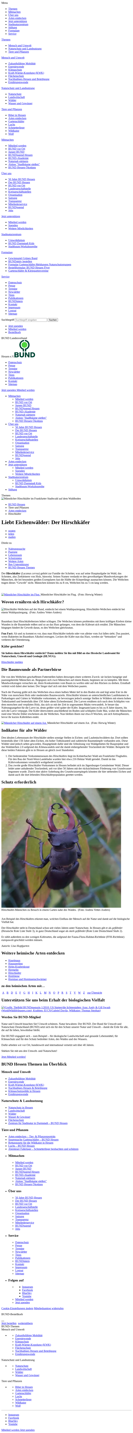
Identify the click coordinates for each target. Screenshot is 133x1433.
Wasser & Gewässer (19, 1116)
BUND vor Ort (16, 148)
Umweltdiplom (16, 240)
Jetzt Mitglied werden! (13, 1056)
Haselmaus (14, 960)
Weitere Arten (15, 561)
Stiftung (12, 27)
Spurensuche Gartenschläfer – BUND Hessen (33, 1139)
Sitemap (12, 313)
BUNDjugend (16, 207)
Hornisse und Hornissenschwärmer (27, 979)
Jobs (10, 210)
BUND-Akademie (18, 158)
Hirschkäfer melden (12, 662)
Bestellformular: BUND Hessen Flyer (29, 267)
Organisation (15, 194)
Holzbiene (14, 976)
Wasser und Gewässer (20, 103)
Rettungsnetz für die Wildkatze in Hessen (30, 1142)
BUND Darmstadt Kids (21, 243)
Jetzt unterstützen (17, 21)
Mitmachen (14, 11)
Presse (11, 285)
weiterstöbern (25, 1323)
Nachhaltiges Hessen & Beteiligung (27, 1087)
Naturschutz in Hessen (20, 1107)
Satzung (12, 197)
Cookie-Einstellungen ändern (17, 1308)
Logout (12, 310)
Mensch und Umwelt (19, 45)
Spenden (13, 225)
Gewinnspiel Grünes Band (22, 258)
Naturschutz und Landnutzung (25, 48)
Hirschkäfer (14, 972)
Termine (12, 288)
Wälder (12, 100)
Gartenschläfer (16, 121)
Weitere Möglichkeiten (20, 228)
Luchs (11, 124)
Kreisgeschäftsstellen (19, 191)
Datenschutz (15, 282)
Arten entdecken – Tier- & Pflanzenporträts (31, 1136)
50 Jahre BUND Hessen (21, 179)
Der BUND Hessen (19, 182)
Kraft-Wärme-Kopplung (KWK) (26, 72)
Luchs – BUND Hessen (21, 1145)
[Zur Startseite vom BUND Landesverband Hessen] (24, 356)
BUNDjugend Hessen (20, 155)
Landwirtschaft (16, 97)
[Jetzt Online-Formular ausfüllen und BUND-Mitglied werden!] (66, 1010)
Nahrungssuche (16, 548)
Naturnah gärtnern (18, 161)
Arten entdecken (17, 18)
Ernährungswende (18, 82)
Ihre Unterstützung (18, 564)
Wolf (11, 133)
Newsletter (14, 291)
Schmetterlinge (16, 127)
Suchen (53, 320)
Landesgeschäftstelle (19, 188)
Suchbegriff (7, 319)
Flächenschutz (16, 76)
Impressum (14, 307)
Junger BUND (16, 151)
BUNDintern (15, 301)
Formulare (14, 30)
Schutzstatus (15, 558)
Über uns (13, 15)
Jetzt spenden (15, 326)
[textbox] (31, 320)
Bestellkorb (14, 332)
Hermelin (13, 969)
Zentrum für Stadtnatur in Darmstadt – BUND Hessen (38, 1123)
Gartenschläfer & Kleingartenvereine (28, 270)
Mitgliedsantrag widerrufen (49, 1308)
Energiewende (16, 66)
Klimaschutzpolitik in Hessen (24, 1091)
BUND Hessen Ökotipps (22, 167)
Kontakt (12, 304)
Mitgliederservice (17, 204)
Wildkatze (13, 130)
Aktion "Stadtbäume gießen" (24, 164)
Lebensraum (15, 555)
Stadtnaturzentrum (18, 24)
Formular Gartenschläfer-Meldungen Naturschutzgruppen (39, 264)
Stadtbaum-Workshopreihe (22, 246)
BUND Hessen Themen (21, 567)
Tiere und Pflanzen (18, 51)
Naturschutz (14, 94)
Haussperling (15, 963)
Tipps (11, 294)
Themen (12, 8)
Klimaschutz (15, 69)
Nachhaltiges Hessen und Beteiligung (28, 79)
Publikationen (15, 298)
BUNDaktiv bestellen (20, 261)
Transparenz (15, 201)
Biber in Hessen (17, 115)
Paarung (12, 551)
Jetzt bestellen (8, 1323)
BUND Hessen (16, 504)
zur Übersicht (94, 992)
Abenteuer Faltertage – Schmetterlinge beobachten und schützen (43, 1148)
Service (12, 33)
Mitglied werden (17, 145)
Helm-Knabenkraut (18, 966)
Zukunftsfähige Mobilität (22, 63)
